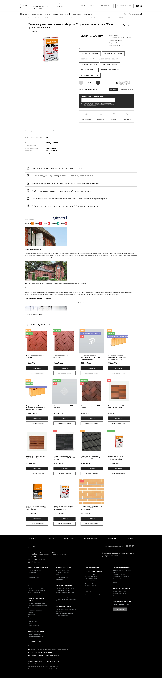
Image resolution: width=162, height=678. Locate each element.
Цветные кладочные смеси (36, 603)
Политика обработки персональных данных (39, 663)
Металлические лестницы (36, 636)
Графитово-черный (89, 53)
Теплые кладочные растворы (37, 605)
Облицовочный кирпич (121, 567)
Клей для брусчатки (91, 585)
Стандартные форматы (35, 570)
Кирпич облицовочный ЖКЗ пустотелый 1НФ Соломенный (91, 508)
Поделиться (130, 25)
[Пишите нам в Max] (141, 6)
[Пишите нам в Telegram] (137, 6)
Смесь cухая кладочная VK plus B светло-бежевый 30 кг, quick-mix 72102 (63, 508)
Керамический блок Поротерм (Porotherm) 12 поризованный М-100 (35, 407)
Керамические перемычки (64, 597)
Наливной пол (32, 621)
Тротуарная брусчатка (93, 571)
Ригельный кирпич (92, 567)
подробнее (37, 368)
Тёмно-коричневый (89, 75)
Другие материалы (34, 625)
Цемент (30, 623)
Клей (29, 619)
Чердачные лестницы (36, 631)
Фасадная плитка (34, 583)
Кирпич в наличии (33, 575)
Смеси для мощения (34, 608)
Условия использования (51, 666)
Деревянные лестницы (35, 634)
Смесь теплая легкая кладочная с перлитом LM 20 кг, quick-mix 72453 (118, 457)
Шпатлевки (31, 616)
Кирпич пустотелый (119, 595)
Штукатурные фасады (64, 606)
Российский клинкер (62, 570)
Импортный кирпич (119, 574)
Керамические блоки (64, 585)
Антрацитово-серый (113, 53)
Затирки (30, 612)
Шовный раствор (90, 580)
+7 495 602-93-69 (87, 6)
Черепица (88, 591)
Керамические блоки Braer (64, 594)
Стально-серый (88, 70)
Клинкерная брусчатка (92, 574)
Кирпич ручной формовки (38, 567)
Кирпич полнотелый (119, 593)
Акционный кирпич (34, 577)
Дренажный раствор (91, 583)
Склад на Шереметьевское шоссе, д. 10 (119, 553)
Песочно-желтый (89, 64)
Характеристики (31, 131)
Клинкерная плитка (34, 585)
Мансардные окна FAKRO (122, 601)
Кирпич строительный (121, 588)
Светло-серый (87, 59)
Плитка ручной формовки (36, 588)
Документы (45, 131)
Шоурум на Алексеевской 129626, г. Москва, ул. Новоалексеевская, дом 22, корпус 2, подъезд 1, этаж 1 (49, 554)
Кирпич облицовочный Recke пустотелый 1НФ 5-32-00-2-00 (64, 457)
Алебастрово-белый (108, 59)
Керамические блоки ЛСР (64, 590)
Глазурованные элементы (36, 590)
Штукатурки (31, 614)
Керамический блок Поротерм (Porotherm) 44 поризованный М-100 (90, 357)
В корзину (113, 89)
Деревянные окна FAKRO (121, 604)
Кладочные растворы (35, 610)
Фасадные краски (62, 615)
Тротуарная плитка (91, 576)
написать (106, 5)
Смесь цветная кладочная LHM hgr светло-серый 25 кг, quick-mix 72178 (37, 508)
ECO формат (32, 572)
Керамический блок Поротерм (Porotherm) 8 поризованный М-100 (117, 357)
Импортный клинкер (62, 572)
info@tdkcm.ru (36, 562)
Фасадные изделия (34, 592)
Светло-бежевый (110, 64)
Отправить (123, 100)
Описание (57, 131)
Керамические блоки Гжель (65, 592)
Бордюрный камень (91, 578)
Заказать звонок (126, 5)
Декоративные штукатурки (64, 613)
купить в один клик (37, 373)
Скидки (121, 609)
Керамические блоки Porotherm (66, 588)
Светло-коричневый (110, 70)
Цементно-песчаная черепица (94, 594)
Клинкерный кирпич (63, 567)
